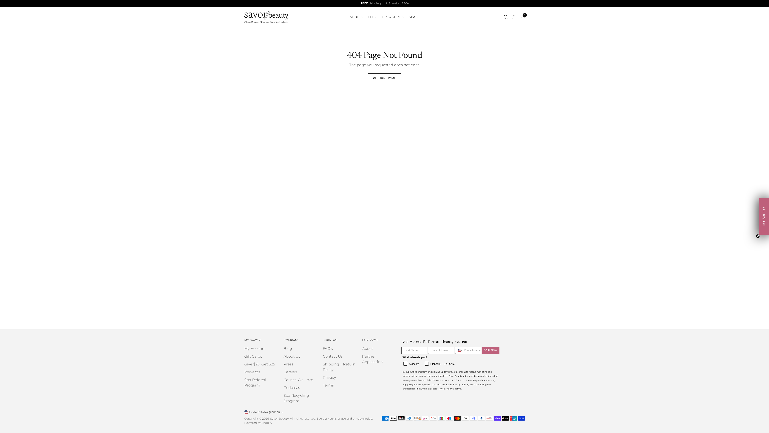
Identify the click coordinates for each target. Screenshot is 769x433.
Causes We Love (298, 380)
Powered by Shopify (258, 423)
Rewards (252, 372)
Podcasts (292, 387)
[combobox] (458, 350)
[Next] (449, 3)
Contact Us (333, 356)
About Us (292, 356)
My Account (255, 348)
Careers (290, 372)
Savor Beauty (279, 418)
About (367, 348)
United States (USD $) (264, 412)
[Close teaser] (758, 236)
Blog (288, 348)
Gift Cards (253, 356)
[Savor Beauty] (266, 17)
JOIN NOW (490, 350)
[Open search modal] (506, 17)
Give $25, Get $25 (259, 364)
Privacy (329, 377)
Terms (328, 385)
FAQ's (328, 348)
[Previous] (319, 3)
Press (288, 364)
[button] (764, 216)
